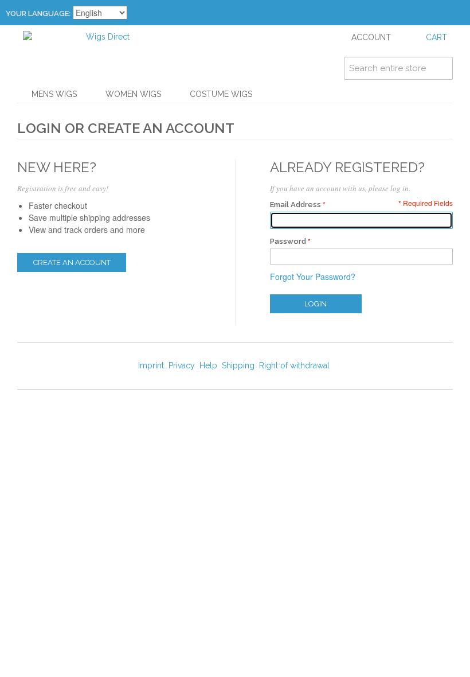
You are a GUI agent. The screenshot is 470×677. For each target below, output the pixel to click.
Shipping (238, 365)
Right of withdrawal (294, 365)
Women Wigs (133, 94)
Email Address (295, 204)
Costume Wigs (221, 94)
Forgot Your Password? (312, 276)
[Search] (441, 68)
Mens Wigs (54, 94)
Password (288, 241)
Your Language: (38, 13)
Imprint (151, 365)
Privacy (182, 365)
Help (208, 365)
